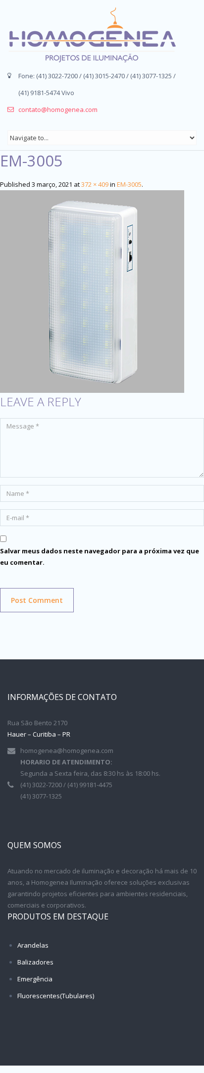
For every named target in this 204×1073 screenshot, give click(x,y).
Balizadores (35, 962)
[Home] (91, 34)
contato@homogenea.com (58, 109)
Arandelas (33, 945)
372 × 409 (94, 184)
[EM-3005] (92, 290)
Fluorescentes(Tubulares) (55, 995)
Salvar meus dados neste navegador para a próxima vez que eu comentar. (99, 556)
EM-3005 (129, 184)
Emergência (34, 978)
